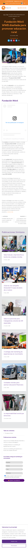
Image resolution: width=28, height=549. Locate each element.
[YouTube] (25, 8)
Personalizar (14, 545)
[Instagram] (21, 8)
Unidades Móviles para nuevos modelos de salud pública (7, 219)
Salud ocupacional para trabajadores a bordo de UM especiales (13, 321)
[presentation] (14, 244)
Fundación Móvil (9, 433)
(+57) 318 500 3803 (9, 1)
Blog (14, 18)
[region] (14, 537)
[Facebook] (23, 8)
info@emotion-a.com (18, 1)
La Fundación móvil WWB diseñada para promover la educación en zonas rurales (20, 220)
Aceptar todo (14, 541)
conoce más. (10, 212)
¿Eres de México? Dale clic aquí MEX (17, 3)
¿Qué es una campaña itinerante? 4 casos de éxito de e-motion (13, 288)
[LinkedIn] (19, 8)
